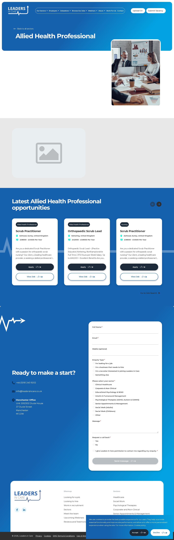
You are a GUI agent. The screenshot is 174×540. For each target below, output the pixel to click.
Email (94, 338)
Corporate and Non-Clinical (126, 509)
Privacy (39, 536)
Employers (53, 11)
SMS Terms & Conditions (64, 536)
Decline (156, 532)
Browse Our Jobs (78, 11)
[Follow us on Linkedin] (24, 509)
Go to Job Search (148, 293)
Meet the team (71, 513)
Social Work (119, 501)
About (100, 11)
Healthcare (118, 497)
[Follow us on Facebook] (17, 509)
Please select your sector (103, 381)
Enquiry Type (98, 360)
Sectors (67, 509)
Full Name (96, 327)
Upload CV (138, 11)
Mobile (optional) (99, 349)
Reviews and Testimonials (76, 522)
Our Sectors (41, 11)
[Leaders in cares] (18, 11)
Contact (120, 11)
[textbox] (125, 331)
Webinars (91, 11)
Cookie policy (140, 525)
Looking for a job (72, 497)
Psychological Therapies (124, 505)
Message (96, 421)
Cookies (47, 536)
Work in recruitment (73, 505)
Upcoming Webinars (74, 517)
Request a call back (100, 437)
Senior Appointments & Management (131, 513)
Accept (135, 532)
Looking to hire (71, 501)
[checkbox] (94, 451)
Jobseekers (64, 11)
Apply (31, 267)
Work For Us (111, 11)
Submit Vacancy (155, 11)
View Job (31, 277)
